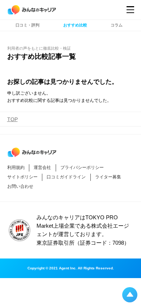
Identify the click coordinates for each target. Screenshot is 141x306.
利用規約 (16, 167)
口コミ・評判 (27, 25)
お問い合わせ (20, 186)
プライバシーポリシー (82, 167)
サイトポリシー (22, 176)
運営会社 (42, 167)
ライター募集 (108, 176)
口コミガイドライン (66, 176)
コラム (117, 25)
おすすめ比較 (75, 25)
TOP (12, 119)
